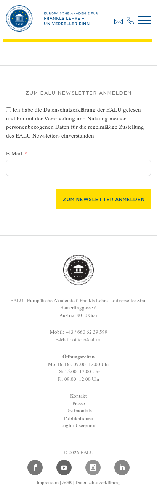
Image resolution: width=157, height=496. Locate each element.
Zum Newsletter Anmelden (103, 199)
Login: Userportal (78, 425)
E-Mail (14, 153)
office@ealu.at (87, 339)
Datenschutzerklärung (69, 109)
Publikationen (78, 418)
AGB (67, 482)
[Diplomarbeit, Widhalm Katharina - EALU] (52, 28)
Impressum (48, 482)
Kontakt (78, 395)
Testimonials (79, 410)
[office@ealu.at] (118, 21)
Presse (78, 403)
